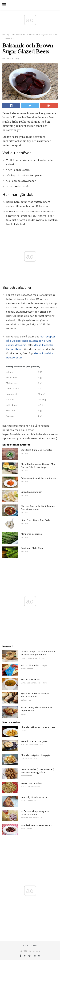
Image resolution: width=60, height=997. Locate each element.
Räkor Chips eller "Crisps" (34, 665)
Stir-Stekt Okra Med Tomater (36, 450)
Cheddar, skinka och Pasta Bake (38, 727)
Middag (5, 35)
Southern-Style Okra (32, 548)
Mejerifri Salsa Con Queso (34, 741)
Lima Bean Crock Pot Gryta (35, 520)
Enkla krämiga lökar (31, 492)
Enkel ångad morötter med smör (38, 478)
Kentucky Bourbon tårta (34, 797)
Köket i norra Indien (31, 783)
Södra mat (9, 39)
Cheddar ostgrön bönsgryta (35, 755)
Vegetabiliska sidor (49, 35)
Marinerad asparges (31, 534)
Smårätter (33, 35)
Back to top (30, 946)
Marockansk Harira (30, 679)
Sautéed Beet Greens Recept (36, 825)
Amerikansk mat (19, 35)
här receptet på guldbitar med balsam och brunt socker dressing (30, 340)
